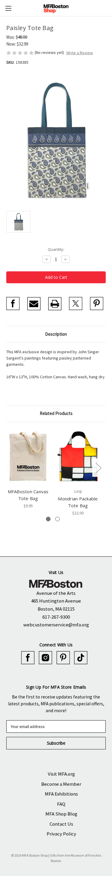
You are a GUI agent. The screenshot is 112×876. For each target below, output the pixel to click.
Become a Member (61, 784)
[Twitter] (75, 303)
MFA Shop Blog (61, 813)
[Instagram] (45, 658)
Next (98, 468)
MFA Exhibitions (61, 794)
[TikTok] (81, 658)
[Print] (55, 303)
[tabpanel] (28, 468)
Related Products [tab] (56, 413)
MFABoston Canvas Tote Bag (28, 494)
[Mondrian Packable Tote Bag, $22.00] (78, 456)
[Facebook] (13, 303)
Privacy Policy (61, 833)
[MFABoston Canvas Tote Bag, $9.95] (28, 456)
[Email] (34, 303)
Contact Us (61, 824)
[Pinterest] (96, 303)
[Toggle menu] (8, 8)
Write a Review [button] (79, 52)
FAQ (61, 804)
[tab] (48, 519)
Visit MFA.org (61, 774)
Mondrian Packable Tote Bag (78, 502)
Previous (8, 468)
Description (56, 334)
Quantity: (56, 249)
